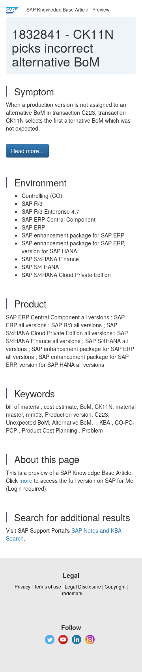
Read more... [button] (27, 151)
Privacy (22, 586)
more (25, 480)
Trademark (71, 593)
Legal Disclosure (83, 586)
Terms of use (47, 586)
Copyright (115, 586)
